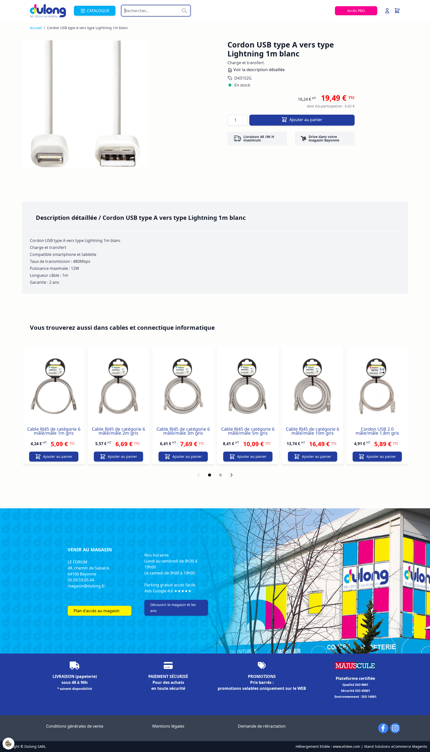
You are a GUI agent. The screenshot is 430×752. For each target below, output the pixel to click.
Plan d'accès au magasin (96, 610)
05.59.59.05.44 (81, 580)
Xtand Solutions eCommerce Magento (395, 746)
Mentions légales (168, 726)
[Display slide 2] (220, 475)
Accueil (36, 27)
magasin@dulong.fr (86, 586)
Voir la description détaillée (258, 69)
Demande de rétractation (262, 726)
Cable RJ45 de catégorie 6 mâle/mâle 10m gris (312, 431)
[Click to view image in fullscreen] (85, 103)
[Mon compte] (387, 11)
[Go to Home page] (48, 10)
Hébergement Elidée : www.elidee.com (328, 746)
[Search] (184, 11)
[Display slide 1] (209, 475)
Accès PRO (356, 10)
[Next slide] (231, 475)
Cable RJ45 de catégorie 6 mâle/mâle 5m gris (247, 431)
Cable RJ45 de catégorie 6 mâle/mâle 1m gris (53, 431)
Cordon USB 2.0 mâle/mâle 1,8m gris (377, 431)
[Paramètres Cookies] (8, 744)
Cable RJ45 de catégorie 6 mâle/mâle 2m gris (118, 431)
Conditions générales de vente (74, 726)
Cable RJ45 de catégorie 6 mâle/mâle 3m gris (183, 431)
